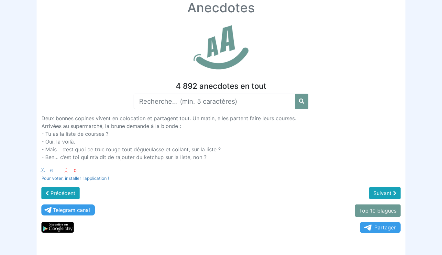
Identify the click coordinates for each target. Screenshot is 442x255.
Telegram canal (71, 210)
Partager (385, 227)
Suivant (383, 193)
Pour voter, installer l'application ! (75, 178)
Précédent (62, 193)
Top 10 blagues (377, 210)
